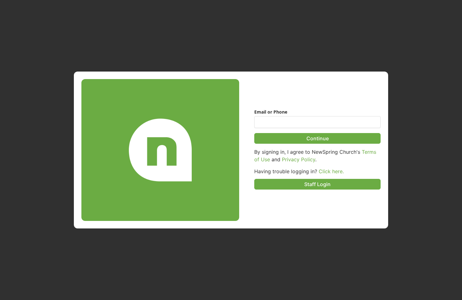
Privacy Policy (298, 159)
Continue (317, 138)
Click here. (331, 171)
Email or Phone (270, 112)
